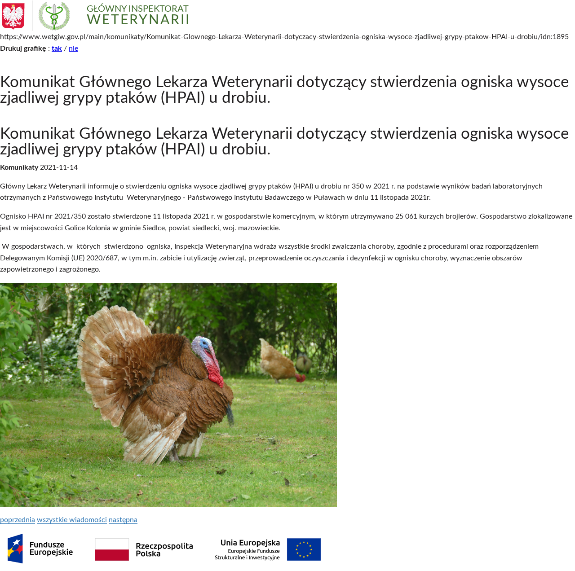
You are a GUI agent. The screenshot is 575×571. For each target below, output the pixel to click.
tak (57, 48)
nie (73, 48)
